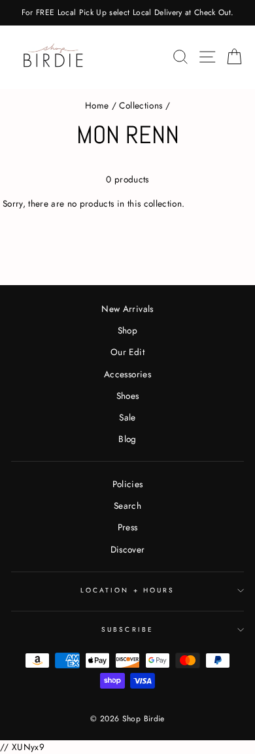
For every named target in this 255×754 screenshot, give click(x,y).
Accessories (127, 374)
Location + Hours (127, 590)
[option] (127, 13)
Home (97, 105)
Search (127, 505)
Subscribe (127, 629)
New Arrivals (127, 308)
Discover (127, 549)
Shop (127, 330)
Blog (127, 438)
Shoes (127, 395)
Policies (127, 483)
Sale (127, 417)
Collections (140, 105)
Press (128, 527)
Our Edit (127, 351)
